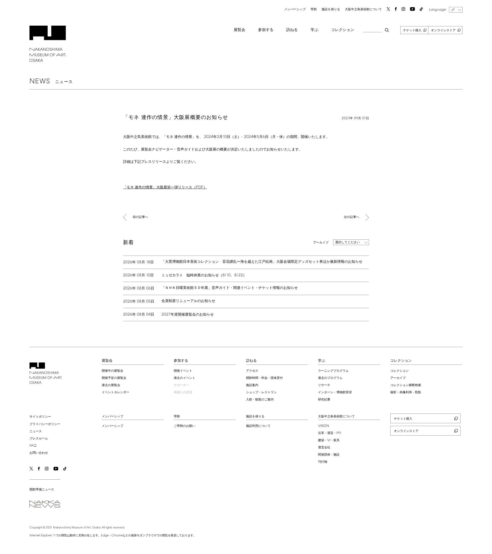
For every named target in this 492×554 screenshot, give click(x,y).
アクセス (252, 371)
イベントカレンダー (115, 392)
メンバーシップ (295, 9)
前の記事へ (140, 217)
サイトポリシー (40, 417)
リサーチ (324, 385)
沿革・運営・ (329, 433)
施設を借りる (331, 9)
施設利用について (258, 426)
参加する (265, 30)
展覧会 (239, 30)
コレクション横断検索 (405, 385)
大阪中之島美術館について (363, 9)
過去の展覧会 (111, 385)
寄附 (314, 9)
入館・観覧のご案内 (260, 399)
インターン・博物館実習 (335, 392)
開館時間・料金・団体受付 (264, 378)
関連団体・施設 (329, 455)
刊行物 (322, 462)
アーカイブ (398, 378)
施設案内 (252, 385)
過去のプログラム (330, 378)
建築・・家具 (329, 440)
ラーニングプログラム (333, 371)
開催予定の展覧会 (114, 378)
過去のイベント (184, 378)
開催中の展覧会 (112, 371)
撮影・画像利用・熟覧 (405, 392)
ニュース (35, 431)
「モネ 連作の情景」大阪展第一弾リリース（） (165, 187)
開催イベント (183, 371)
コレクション (342, 30)
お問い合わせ (38, 453)
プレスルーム (38, 438)
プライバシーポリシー (44, 424)
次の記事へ (351, 217)
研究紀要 (324, 399)
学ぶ (314, 30)
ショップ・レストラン (261, 392)
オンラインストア (443, 30)
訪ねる (292, 30)
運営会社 (324, 447)
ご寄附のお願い (184, 426)
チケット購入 (412, 30)
